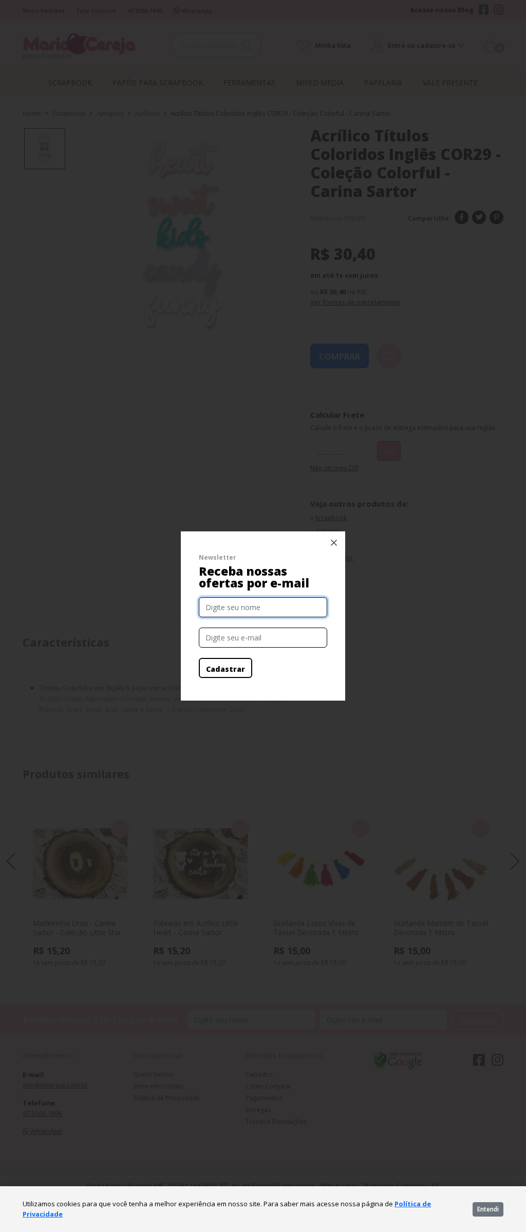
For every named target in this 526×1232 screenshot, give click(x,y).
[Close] (334, 542)
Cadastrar (225, 669)
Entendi (488, 1209)
